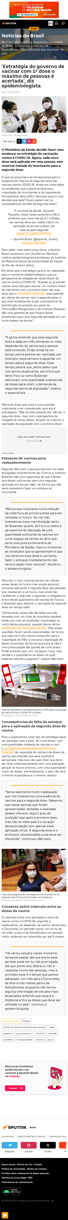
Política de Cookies (37, 1168)
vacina (50, 1039)
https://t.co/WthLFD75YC (34, 234)
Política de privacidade (13, 1168)
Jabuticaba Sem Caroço (31, 1136)
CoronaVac (8, 1039)
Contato (38, 1164)
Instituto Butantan (25, 1039)
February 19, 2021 (34, 243)
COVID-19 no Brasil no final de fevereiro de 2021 (24, 1027)
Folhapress (9, 715)
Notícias (26, 1021)
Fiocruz (40, 1039)
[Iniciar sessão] (56, 23)
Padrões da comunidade (14, 1177)
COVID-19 (39, 1033)
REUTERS (8, 135)
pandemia (7, 1033)
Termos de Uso (25, 1164)
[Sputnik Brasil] (10, 24)
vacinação (52, 1033)
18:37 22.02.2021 (10, 92)
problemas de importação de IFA (24, 628)
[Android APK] (11, 1191)
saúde (52, 1027)
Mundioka (8, 1136)
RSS (30, 1177)
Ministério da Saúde (31, 293)
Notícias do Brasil (11, 1021)
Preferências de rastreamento (17, 1182)
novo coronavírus (24, 1033)
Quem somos (9, 1164)
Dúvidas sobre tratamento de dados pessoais (25, 1173)
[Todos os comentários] (5, 1215)
